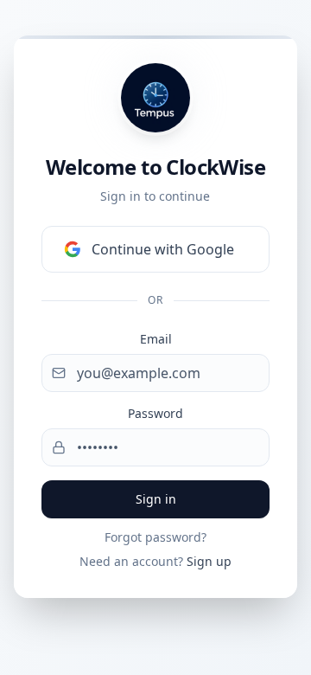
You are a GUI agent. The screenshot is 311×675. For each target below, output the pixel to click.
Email (156, 339)
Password (155, 413)
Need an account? (155, 561)
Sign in (156, 499)
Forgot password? (155, 537)
